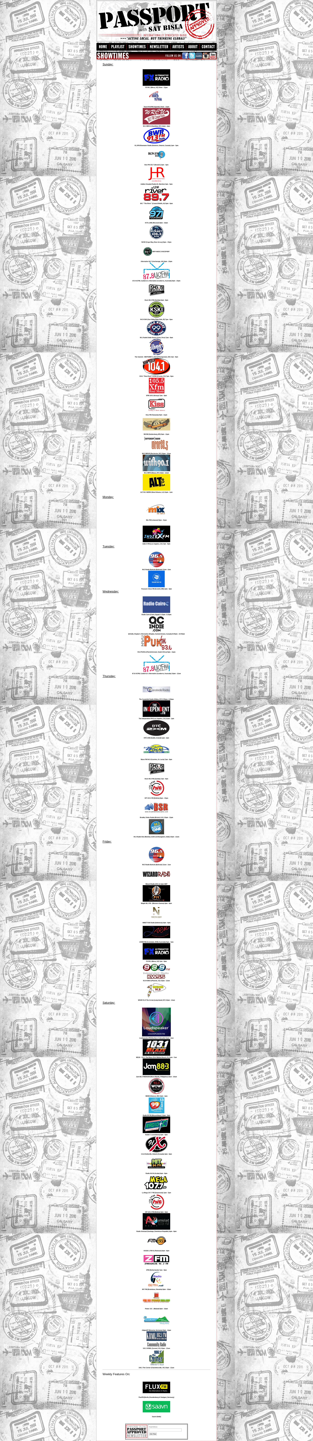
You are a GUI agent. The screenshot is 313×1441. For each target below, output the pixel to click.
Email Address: (153, 1427)
